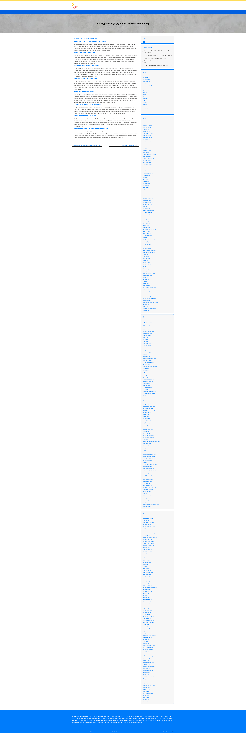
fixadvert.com (146, 146)
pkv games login (146, 79)
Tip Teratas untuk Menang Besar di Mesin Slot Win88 (158, 65)
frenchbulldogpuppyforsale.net (150, 298)
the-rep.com (145, 177)
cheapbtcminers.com (148, 585)
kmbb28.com (146, 691)
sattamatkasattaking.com (149, 662)
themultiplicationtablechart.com (150, 302)
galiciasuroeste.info (147, 196)
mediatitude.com (147, 156)
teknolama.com (146, 385)
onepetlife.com (146, 664)
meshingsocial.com (147, 420)
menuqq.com (75, 716)
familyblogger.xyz (147, 618)
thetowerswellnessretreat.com (150, 656)
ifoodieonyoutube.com (148, 539)
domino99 (94, 716)
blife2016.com (146, 643)
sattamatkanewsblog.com (149, 468)
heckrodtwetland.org (148, 248)
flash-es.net (145, 447)
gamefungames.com (147, 578)
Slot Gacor (110, 12)
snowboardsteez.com (148, 408)
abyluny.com (146, 697)
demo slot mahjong (147, 85)
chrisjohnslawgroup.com (148, 620)
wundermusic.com (147, 576)
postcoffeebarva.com (148, 375)
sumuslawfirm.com (147, 460)
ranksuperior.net (146, 483)
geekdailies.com (146, 687)
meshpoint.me (146, 368)
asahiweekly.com (147, 595)
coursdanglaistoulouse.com (149, 133)
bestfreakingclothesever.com (149, 456)
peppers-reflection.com (148, 500)
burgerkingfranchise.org (148, 379)
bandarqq (145, 92)
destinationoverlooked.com (149, 487)
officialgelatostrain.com (148, 658)
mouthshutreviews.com (148, 545)
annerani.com (146, 181)
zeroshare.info (146, 187)
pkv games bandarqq (113, 718)
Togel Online (119, 12)
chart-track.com (146, 208)
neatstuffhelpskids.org (148, 202)
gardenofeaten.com (147, 402)
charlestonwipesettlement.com (150, 474)
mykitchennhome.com (148, 268)
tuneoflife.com (146, 502)
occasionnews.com (147, 495)
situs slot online (138, 722)
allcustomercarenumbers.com (150, 616)
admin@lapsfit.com (92, 38)
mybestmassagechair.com (149, 252)
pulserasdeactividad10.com (149, 287)
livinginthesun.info (147, 352)
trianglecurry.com (147, 653)
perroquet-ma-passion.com (149, 681)
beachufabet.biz (146, 668)
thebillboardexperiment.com (149, 666)
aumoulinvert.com (147, 269)
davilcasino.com (146, 560)
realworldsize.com (147, 383)
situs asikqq (145, 98)
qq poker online (108, 722)
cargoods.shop (146, 356)
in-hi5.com (145, 341)
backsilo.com (146, 450)
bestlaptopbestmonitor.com (149, 239)
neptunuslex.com (147, 135)
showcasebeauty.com (148, 166)
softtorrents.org (146, 628)
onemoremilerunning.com (149, 406)
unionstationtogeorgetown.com (150, 587)
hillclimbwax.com (147, 491)
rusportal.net (146, 349)
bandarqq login (123, 718)
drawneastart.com (147, 606)
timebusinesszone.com (148, 499)
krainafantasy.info (147, 343)
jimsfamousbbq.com (147, 123)
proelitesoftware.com (148, 614)
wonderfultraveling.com (148, 210)
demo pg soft (146, 720)
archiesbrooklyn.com (148, 221)
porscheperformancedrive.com (150, 635)
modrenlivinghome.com (148, 683)
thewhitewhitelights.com (148, 244)
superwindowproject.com (149, 273)
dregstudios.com (147, 200)
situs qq (144, 94)
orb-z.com (145, 389)
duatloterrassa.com (147, 631)
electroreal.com (146, 535)
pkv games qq (130, 722)
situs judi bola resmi (155, 720)
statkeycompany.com (148, 169)
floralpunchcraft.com (148, 425)
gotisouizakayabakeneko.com (150, 366)
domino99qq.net (146, 329)
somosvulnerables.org (148, 630)
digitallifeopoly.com (147, 549)
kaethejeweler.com (147, 660)
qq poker (129, 718)
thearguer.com (146, 422)
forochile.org (146, 206)
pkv (143, 106)
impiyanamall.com (147, 555)
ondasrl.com (145, 641)
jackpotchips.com (147, 612)
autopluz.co (145, 148)
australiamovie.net (147, 127)
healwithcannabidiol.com (148, 649)
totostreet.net (146, 558)
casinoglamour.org (147, 304)
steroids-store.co (147, 233)
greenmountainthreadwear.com (150, 464)
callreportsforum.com (148, 693)
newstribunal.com (147, 524)
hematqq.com (101, 722)
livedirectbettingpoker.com (149, 435)
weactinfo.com (146, 418)
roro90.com (145, 337)
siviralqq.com (146, 452)
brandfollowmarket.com (148, 475)
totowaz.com (146, 472)
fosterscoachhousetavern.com (150, 391)
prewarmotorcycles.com (148, 158)
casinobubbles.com (147, 551)
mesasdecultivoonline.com (149, 393)
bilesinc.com (146, 189)
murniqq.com (93, 722)
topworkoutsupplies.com (148, 543)
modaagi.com (146, 193)
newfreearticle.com (147, 399)
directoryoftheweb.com (148, 331)
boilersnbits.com (146, 395)
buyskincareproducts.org (149, 296)
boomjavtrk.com (146, 699)
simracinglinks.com (147, 160)
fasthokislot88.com (147, 608)
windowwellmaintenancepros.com (151, 504)
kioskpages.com (146, 651)
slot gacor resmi (93, 718)
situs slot (164, 716)
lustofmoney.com (147, 497)
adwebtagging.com (147, 481)
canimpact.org (146, 279)
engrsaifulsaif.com (147, 583)
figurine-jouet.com (147, 678)
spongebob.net (146, 370)
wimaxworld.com (147, 214)
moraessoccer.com (147, 204)
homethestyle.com (147, 570)
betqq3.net (145, 260)
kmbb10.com (146, 414)
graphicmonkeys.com (148, 603)
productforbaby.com (147, 387)
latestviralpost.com (147, 397)
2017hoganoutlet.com (148, 326)
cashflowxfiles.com (147, 412)
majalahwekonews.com (148, 324)
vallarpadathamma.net (148, 381)
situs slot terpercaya (147, 87)
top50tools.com (146, 175)
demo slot (100, 718)
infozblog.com (146, 225)
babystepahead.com (147, 485)
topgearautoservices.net (148, 676)
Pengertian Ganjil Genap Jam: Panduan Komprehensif (158, 55)
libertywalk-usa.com (147, 125)
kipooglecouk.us (146, 266)
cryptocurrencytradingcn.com (150, 470)
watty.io (144, 351)
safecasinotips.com (147, 610)
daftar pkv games (147, 112)
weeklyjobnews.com (147, 477)
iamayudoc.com (146, 589)
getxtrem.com (146, 416)
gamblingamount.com (148, 489)
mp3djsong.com (146, 131)
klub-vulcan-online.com (148, 622)
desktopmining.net (147, 291)
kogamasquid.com (147, 300)
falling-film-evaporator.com (149, 458)
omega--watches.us (147, 141)
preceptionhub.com (147, 528)
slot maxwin (132, 716)
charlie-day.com (146, 433)
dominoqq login (75, 720)
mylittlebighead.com (147, 591)
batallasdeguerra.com (148, 198)
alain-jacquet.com (147, 364)
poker (144, 100)
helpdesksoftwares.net (148, 518)
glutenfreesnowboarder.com (149, 645)
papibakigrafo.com (147, 275)
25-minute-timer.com (148, 580)
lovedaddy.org (146, 439)
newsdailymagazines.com (149, 526)
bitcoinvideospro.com (148, 360)
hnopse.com (145, 493)
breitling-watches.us (147, 143)
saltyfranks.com (146, 179)
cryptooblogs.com (147, 566)
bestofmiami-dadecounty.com (150, 537)
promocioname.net (147, 212)
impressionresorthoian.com (149, 454)
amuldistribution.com (148, 572)
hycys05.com (146, 404)
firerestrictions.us (147, 219)
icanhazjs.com (146, 277)
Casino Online (83, 12)
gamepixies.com (146, 605)
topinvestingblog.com (148, 173)
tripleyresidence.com (148, 626)
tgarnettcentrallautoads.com (149, 145)
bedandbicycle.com (147, 599)
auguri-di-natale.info (147, 137)
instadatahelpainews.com (149, 685)
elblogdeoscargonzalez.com (149, 229)
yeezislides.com (146, 530)
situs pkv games (146, 77)
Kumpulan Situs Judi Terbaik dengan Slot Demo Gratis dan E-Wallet (92, 731)
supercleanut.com (147, 597)
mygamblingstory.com (148, 322)
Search (145, 38)
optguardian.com (147, 557)
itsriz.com (145, 354)
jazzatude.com (146, 183)
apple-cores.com (147, 285)
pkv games (145, 108)
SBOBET (102, 12)
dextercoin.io (146, 306)
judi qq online (146, 83)
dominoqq (145, 88)
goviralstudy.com (147, 281)
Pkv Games (94, 12)
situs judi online (146, 90)
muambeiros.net (146, 223)
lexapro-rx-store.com (148, 294)
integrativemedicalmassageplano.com (152, 441)
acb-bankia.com (146, 445)
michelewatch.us (146, 139)
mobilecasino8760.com (148, 258)
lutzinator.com (146, 639)
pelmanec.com (146, 327)
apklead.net (145, 701)
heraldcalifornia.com (147, 601)
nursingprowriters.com (148, 462)
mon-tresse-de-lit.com (148, 670)
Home (75, 12)
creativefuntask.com (147, 581)
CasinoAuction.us (147, 264)
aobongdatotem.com (148, 532)
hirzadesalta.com (147, 547)
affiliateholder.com (147, 506)
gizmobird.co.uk (146, 129)
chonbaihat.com (146, 227)
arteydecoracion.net (147, 235)
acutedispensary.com (148, 466)
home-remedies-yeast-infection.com (151, 533)
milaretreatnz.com (147, 191)
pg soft (122, 716)
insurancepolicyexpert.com (149, 168)
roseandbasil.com (147, 243)
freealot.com (146, 593)
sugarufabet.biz (146, 672)
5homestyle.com (146, 310)
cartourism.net (146, 283)
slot (143, 96)
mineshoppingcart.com (148, 541)
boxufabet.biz (146, 674)
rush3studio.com (147, 335)
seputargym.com (147, 553)
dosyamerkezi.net (147, 162)
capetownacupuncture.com (149, 358)
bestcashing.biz (146, 218)
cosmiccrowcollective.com (149, 362)
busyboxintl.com (146, 372)
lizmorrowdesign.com (148, 647)
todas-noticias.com (147, 345)
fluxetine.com (146, 256)
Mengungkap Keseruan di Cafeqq (130, 145)
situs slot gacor (139, 716)
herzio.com (145, 339)
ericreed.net (145, 254)
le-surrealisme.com (147, 164)
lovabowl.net (146, 520)
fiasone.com (145, 427)
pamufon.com (146, 633)
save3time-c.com (147, 150)
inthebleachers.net (147, 293)
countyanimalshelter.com (148, 479)
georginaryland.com (147, 241)
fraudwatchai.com (147, 562)
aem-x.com (145, 564)
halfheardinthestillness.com (149, 250)
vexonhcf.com (146, 152)
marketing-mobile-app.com (149, 424)
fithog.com (145, 237)
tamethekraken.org (147, 637)
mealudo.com (146, 431)
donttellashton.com (147, 333)
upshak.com (145, 449)
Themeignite (159, 731)
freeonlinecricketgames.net (149, 216)
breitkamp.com (146, 624)
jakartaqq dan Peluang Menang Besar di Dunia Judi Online (87, 145)
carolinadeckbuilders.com (149, 171)
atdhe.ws (145, 246)
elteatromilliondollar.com (148, 377)
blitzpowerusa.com (147, 400)
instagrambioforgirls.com (149, 410)
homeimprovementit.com (149, 522)
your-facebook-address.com (149, 680)
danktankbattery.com (148, 429)
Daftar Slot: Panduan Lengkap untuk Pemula (155, 58)
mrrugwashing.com (147, 443)
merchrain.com (146, 689)
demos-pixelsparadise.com (149, 154)
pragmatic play (158, 716)
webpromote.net (146, 231)
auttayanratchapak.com (148, 374)
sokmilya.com (146, 695)
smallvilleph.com (147, 194)
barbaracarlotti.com (147, 289)
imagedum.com (146, 655)
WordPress (171, 731)
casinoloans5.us (146, 262)
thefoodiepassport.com (148, 271)
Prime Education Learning (148, 731)
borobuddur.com (147, 574)
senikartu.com (146, 347)
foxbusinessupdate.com (148, 437)
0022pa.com (146, 185)
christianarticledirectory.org (149, 308)
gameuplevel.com (147, 568)
